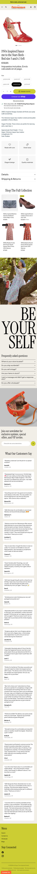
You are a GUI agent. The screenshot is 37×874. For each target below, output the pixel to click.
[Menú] (2, 7)
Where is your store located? (12, 362)
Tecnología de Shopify (23, 865)
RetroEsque (15, 865)
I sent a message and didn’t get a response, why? (17, 378)
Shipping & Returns (11, 179)
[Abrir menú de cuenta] (31, 7)
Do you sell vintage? (8, 369)
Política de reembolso (7, 868)
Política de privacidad (18, 868)
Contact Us (4, 836)
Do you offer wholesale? (10, 383)
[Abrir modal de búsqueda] (6, 7)
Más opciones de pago (18, 100)
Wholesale (4, 839)
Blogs (3, 841)
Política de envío (12, 870)
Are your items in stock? (10, 373)
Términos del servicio (30, 868)
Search (3, 833)
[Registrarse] (33, 443)
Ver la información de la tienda (12, 108)
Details (4, 174)
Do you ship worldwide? (10, 365)
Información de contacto (23, 870)
